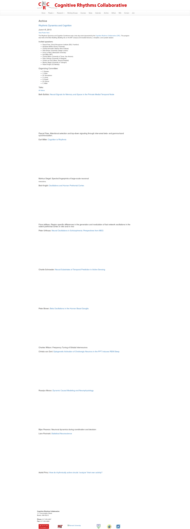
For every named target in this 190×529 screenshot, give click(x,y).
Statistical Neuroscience (61, 433)
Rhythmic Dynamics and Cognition (55, 25)
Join (133, 13)
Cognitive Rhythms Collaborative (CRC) (108, 36)
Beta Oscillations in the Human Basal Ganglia (69, 308)
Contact (126, 13)
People (50, 13)
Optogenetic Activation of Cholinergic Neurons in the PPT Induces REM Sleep (86, 351)
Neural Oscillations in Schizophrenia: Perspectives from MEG (77, 230)
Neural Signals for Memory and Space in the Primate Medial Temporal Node (82, 94)
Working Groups (72, 13)
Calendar (98, 13)
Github (114, 13)
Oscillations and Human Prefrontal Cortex (66, 185)
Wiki (120, 13)
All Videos (42, 90)
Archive (106, 13)
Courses (83, 13)
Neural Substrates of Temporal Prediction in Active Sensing (80, 269)
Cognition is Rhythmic (57, 139)
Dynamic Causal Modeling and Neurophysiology (73, 390)
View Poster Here (44, 33)
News (90, 13)
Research (60, 13)
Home (43, 13)
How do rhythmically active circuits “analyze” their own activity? (75, 472)
